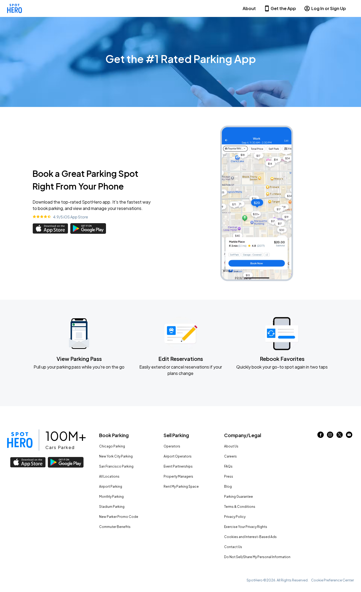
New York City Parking (116, 456)
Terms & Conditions (239, 507)
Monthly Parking (111, 497)
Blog (228, 486)
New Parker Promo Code (118, 517)
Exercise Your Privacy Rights (245, 527)
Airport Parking (110, 486)
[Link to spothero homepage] (20, 440)
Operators (172, 446)
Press (228, 476)
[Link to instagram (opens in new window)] (330, 436)
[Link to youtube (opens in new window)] (349, 436)
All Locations (109, 476)
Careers (230, 456)
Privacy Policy (235, 517)
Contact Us (233, 547)
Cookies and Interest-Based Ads (250, 537)
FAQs (228, 466)
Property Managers (178, 476)
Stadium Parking (111, 507)
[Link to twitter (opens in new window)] (339, 436)
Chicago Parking (112, 446)
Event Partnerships (178, 466)
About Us (231, 446)
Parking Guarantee (238, 497)
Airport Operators (178, 456)
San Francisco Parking (116, 466)
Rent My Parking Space (181, 486)
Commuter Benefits (115, 527)
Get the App (283, 8)
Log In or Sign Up (328, 8)
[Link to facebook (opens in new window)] (320, 436)
